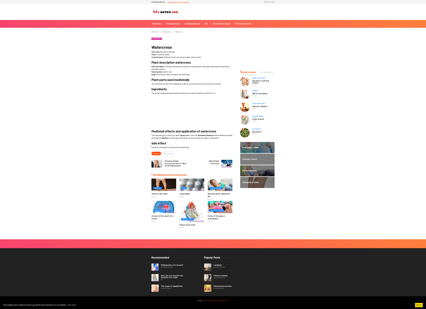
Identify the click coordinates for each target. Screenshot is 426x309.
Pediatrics (156, 24)
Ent (206, 24)
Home (156, 32)
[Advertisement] (191, 111)
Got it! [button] (419, 305)
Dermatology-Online (258, 78)
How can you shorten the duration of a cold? (172, 276)
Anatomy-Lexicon (187, 219)
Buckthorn (257, 132)
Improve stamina (259, 106)
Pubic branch (258, 119)
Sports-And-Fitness (258, 103)
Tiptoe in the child (159, 193)
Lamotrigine (184, 193)
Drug (183, 188)
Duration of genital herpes (260, 81)
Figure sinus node (187, 225)
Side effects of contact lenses (178, 2)
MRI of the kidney (259, 93)
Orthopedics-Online (221, 24)
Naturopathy (166, 32)
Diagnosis (255, 90)
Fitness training (220, 275)
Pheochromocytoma (223, 286)
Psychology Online (243, 24)
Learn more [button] (71, 305)
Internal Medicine (192, 24)
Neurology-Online (159, 210)
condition (218, 265)
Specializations (173, 24)
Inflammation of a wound (172, 265)
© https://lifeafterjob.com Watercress (215, 301)
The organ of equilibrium (171, 286)
